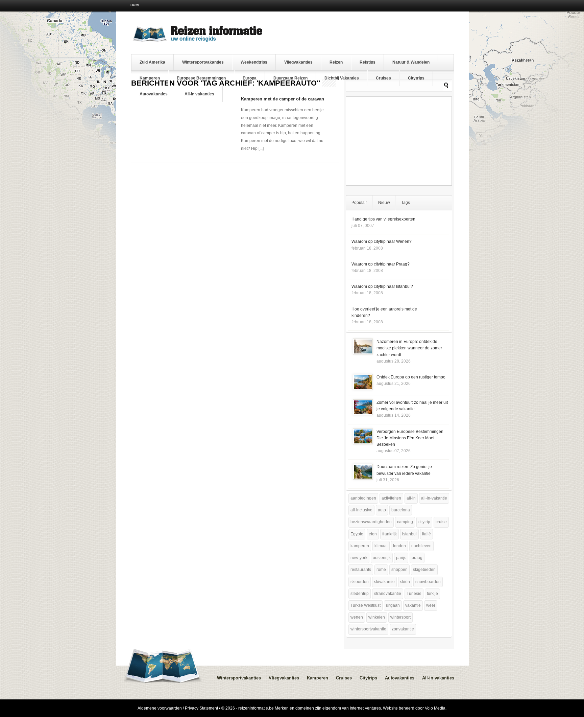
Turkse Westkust (365, 605)
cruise (441, 521)
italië (426, 534)
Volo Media (435, 708)
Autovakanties (154, 94)
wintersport (400, 617)
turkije (432, 593)
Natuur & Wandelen (411, 62)
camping (405, 521)
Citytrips (416, 78)
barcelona (400, 510)
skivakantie (384, 581)
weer (430, 605)
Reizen (336, 62)
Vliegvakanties (298, 62)
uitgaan (393, 605)
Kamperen (150, 78)
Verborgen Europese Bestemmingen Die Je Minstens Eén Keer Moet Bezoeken (409, 438)
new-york (358, 557)
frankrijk (389, 534)
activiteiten (391, 498)
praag (417, 557)
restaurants (360, 569)
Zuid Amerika (152, 62)
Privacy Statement (201, 708)
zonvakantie (403, 629)
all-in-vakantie (434, 498)
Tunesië (414, 593)
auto (382, 510)
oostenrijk (382, 557)
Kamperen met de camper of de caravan (282, 98)
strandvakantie (387, 593)
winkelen (376, 617)
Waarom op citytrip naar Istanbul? (382, 286)
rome (381, 569)
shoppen (399, 569)
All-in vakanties (199, 94)
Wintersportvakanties (203, 62)
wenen (356, 617)
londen (399, 545)
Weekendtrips (254, 62)
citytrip (424, 521)
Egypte (356, 534)
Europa (250, 78)
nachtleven (421, 545)
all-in (411, 498)
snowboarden (428, 581)
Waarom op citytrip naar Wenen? (381, 241)
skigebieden (424, 569)
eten (373, 534)
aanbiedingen (363, 498)
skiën (405, 581)
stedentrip (359, 593)
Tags (405, 202)
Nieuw (384, 202)
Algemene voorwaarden (160, 708)
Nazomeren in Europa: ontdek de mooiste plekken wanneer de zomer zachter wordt (409, 348)
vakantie (413, 605)
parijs (401, 557)
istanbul (409, 534)
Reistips (367, 62)
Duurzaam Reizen (290, 78)
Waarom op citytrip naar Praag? (380, 264)
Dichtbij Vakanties (341, 78)
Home (135, 5)
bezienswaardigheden (371, 521)
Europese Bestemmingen (201, 78)
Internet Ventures (365, 708)
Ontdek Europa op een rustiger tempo (410, 377)
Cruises (383, 78)
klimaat (381, 545)
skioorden (359, 581)
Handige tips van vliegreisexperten (383, 219)
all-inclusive (361, 510)
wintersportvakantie (368, 629)
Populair (359, 202)
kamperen (359, 545)
